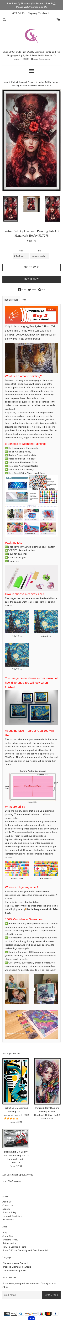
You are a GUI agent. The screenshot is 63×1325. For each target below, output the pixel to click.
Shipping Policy (10, 1239)
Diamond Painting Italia (14, 1270)
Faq (24, 300)
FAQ (4, 1232)
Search (6, 1209)
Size (21, 251)
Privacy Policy (9, 1212)
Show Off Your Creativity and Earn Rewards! (25, 1250)
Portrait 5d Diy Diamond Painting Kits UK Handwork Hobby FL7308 (16, 1111)
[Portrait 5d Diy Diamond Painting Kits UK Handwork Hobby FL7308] (15, 1081)
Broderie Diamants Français (16, 1266)
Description (11, 300)
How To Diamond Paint (14, 1247)
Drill (39, 251)
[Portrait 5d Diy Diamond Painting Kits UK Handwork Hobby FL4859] (47, 1081)
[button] (11, 1118)
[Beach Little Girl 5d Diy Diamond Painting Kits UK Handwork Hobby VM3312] (15, 1138)
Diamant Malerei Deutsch (15, 1263)
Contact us (7, 1205)
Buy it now (31, 279)
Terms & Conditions (12, 1216)
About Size (7, 1236)
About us (6, 1201)
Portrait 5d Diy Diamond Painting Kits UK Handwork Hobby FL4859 (47, 1111)
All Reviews (8, 1219)
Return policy (9, 1243)
